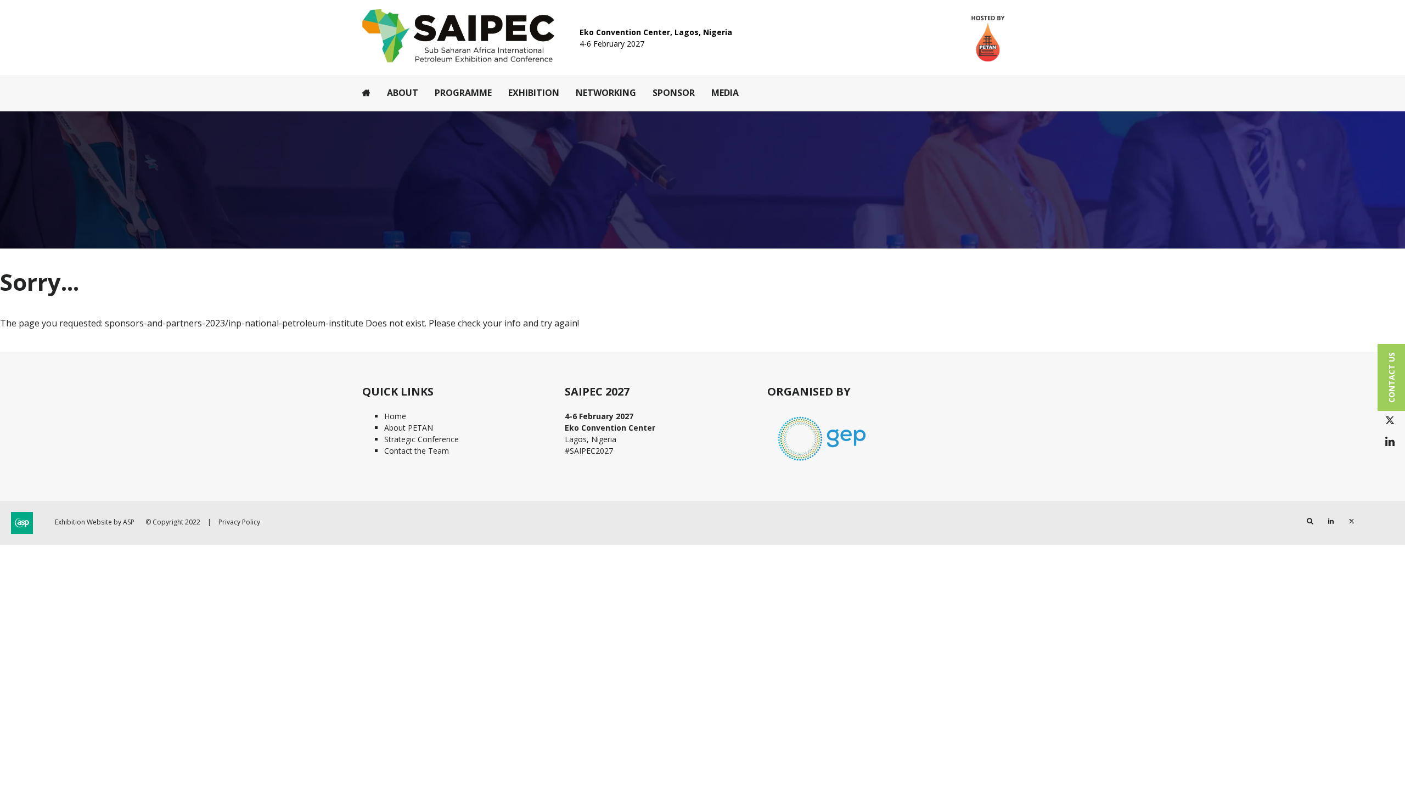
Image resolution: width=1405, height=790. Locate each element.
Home (366, 93)
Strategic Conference (421, 439)
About (402, 93)
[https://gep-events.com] (822, 462)
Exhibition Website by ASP (94, 522)
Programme (463, 93)
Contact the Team (416, 450)
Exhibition (533, 93)
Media (725, 93)
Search (1309, 521)
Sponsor (674, 93)
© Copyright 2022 (172, 522)
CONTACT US (1391, 377)
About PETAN (408, 427)
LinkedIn (1390, 442)
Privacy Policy (239, 522)
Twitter (1390, 420)
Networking (606, 93)
